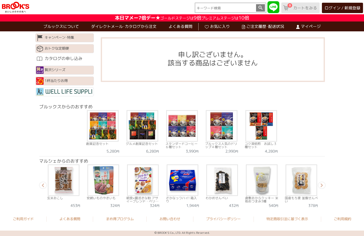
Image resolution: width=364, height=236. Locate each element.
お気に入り (220, 26)
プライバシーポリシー (223, 218)
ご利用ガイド (23, 218)
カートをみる (303, 7)
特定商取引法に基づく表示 (287, 218)
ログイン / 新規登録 (342, 8)
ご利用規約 (342, 218)
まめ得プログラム (120, 218)
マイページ (311, 26)
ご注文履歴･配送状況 (265, 26)
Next (320, 186)
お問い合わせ (169, 218)
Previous (42, 186)
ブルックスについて (61, 26)
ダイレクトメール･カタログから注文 (123, 26)
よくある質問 (180, 26)
